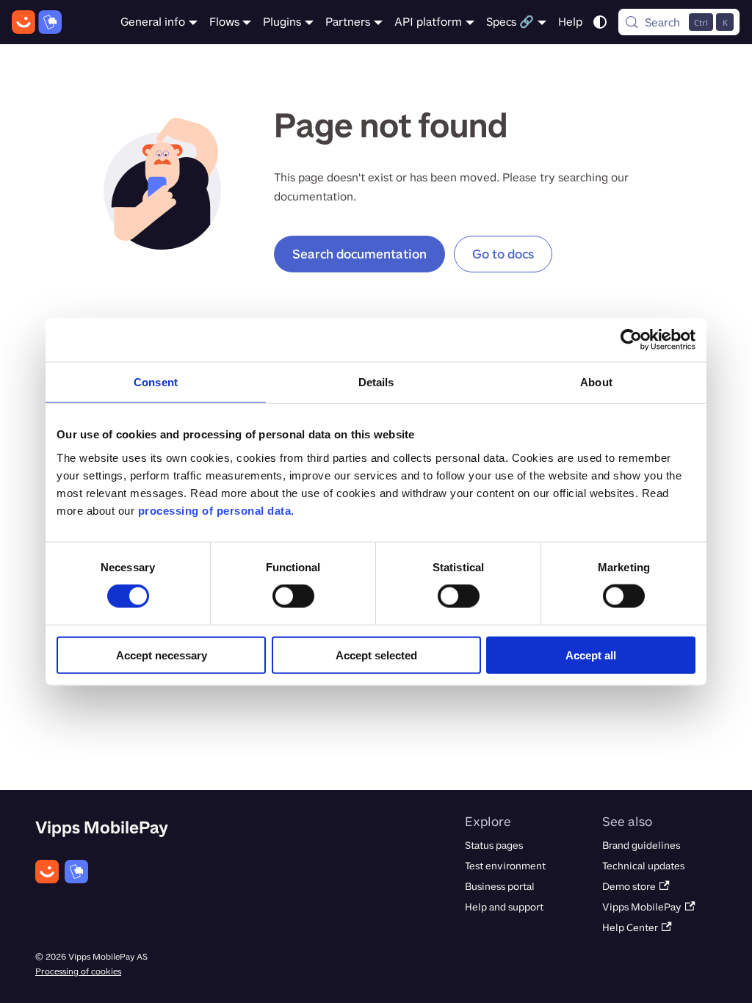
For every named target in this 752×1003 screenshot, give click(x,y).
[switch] (293, 596)
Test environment (505, 866)
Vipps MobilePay (642, 907)
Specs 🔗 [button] (510, 21)
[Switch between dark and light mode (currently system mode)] (600, 22)
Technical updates (643, 866)
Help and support (504, 907)
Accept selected (376, 654)
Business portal (500, 887)
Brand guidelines (641, 845)
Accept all (590, 654)
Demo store (629, 887)
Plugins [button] (282, 21)
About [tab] (596, 382)
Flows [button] (224, 21)
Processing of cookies (78, 971)
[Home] (37, 22)
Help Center (630, 928)
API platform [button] (428, 21)
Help (570, 21)
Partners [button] (347, 21)
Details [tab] (376, 382)
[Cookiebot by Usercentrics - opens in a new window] (631, 340)
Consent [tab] (156, 382)
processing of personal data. (216, 510)
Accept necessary (161, 654)
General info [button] (152, 21)
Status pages (494, 845)
